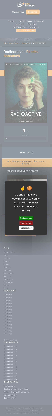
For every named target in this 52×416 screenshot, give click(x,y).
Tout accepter (26, 218)
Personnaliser (26, 228)
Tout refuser (26, 223)
